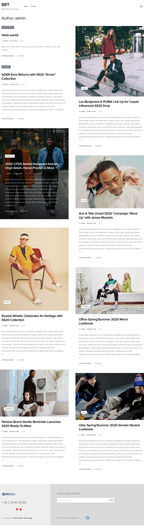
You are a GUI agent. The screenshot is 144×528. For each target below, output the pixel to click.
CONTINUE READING (8, 56)
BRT (5, 4)
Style (84, 200)
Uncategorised (8, 27)
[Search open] (141, 6)
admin (6, 41)
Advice (84, 88)
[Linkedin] (17, 509)
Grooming (6, 67)
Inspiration (10, 156)
